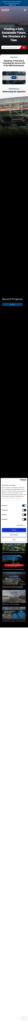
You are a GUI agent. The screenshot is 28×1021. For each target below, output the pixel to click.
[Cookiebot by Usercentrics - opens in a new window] (20, 480)
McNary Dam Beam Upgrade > (19, 51)
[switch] (24, 510)
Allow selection (14, 534)
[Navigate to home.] (5, 10)
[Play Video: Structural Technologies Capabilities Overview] (14, 77)
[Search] (23, 47)
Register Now (12, 5)
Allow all (14, 530)
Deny (14, 539)
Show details (20, 525)
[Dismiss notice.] (25, 1)
